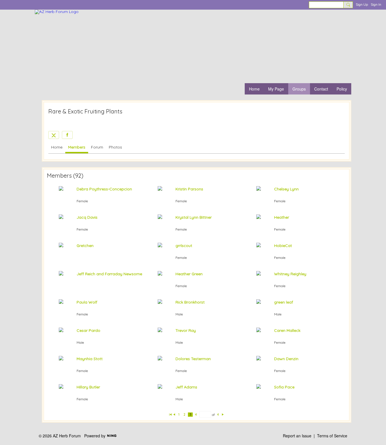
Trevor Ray (185, 330)
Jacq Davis (87, 217)
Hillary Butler (88, 387)
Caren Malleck (287, 330)
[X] (53, 135)
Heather (281, 217)
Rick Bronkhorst (190, 302)
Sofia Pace (284, 387)
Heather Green (189, 273)
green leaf (283, 302)
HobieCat (283, 245)
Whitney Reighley (290, 273)
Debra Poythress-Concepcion (104, 189)
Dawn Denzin (286, 358)
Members (76, 147)
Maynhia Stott (90, 358)
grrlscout (183, 245)
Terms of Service (332, 435)
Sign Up (362, 4)
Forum (97, 147)
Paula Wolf (87, 302)
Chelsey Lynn (286, 189)
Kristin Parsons (189, 189)
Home (56, 147)
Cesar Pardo (88, 330)
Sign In (376, 4)
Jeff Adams (186, 387)
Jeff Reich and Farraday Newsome (109, 273)
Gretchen (85, 245)
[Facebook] (67, 135)
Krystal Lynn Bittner (193, 217)
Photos (115, 147)
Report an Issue (297, 435)
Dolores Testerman (193, 358)
